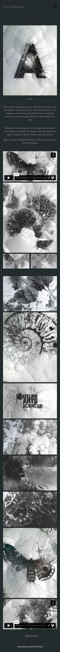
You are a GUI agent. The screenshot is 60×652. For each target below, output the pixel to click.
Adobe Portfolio (35, 646)
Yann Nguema (14, 6)
